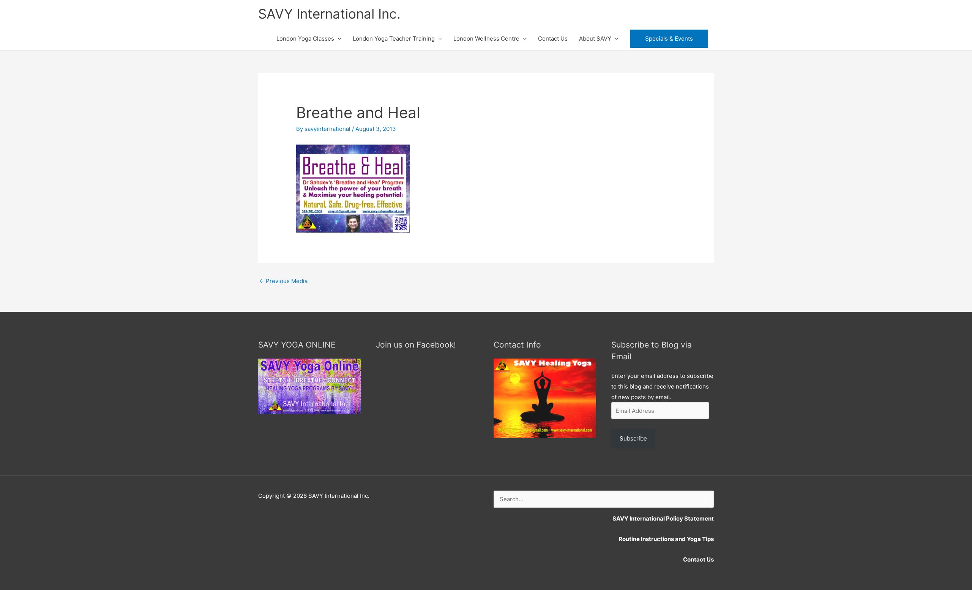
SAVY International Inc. (329, 14)
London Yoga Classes (305, 38)
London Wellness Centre (486, 38)
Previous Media (283, 281)
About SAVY (595, 38)
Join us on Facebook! (416, 344)
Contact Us (553, 38)
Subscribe (633, 438)
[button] (669, 39)
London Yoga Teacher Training (394, 38)
